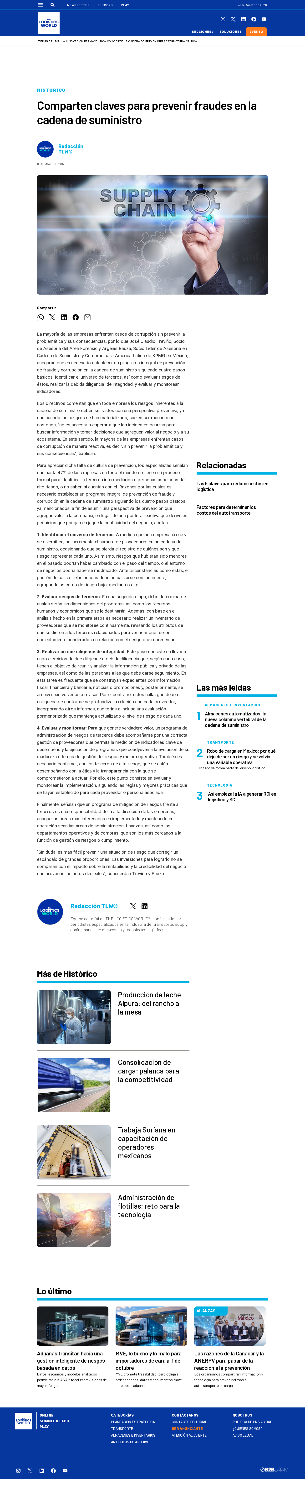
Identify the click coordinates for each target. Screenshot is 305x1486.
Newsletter (78, 5)
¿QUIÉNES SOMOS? (248, 1429)
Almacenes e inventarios (133, 1435)
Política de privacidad (252, 1422)
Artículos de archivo (130, 1442)
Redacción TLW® (70, 149)
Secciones (201, 31)
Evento (256, 31)
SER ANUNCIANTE (187, 1429)
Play (125, 5)
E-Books (105, 5)
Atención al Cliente (189, 1435)
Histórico (51, 90)
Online (47, 1415)
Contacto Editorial (189, 1422)
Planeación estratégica (133, 1422)
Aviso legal (243, 1435)
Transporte (122, 1429)
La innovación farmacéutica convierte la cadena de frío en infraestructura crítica (129, 41)
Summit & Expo (54, 1421)
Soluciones (230, 31)
